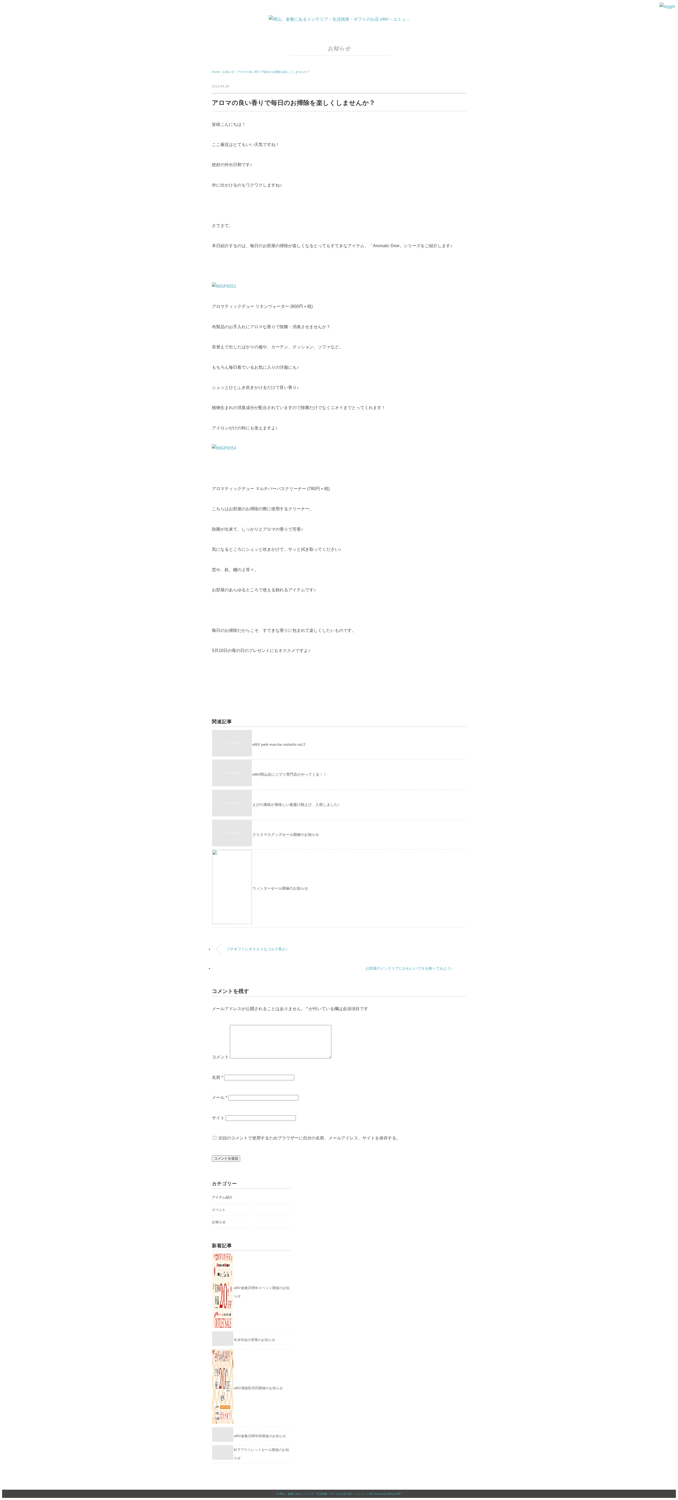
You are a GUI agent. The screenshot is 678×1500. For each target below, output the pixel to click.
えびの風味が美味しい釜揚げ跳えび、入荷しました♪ (296, 804)
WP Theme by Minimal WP (385, 1493)
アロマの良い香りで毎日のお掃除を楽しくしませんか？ (273, 71)
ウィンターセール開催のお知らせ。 (282, 888)
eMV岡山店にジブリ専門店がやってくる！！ (289, 774)
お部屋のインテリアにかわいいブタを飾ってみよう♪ (409, 968)
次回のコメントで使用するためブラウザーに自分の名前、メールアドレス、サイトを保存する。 (309, 1138)
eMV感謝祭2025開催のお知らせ (258, 1388)
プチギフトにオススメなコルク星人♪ (257, 949)
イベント (219, 1210)
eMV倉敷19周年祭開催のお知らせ (260, 1436)
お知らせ (339, 48)
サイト (218, 1118)
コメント (220, 1057)
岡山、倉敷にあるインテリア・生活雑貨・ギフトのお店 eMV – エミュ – (323, 1493)
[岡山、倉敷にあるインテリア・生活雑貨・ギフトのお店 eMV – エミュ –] (339, 19)
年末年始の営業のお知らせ (254, 1340)
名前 (217, 1077)
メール (219, 1097)
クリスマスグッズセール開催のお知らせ (285, 834)
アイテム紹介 (222, 1197)
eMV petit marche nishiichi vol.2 (278, 744)
